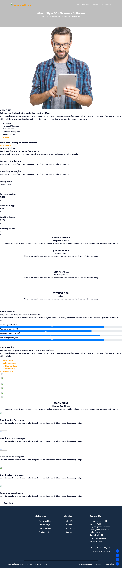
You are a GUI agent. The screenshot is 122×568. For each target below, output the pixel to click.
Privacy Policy (109, 564)
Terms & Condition (85, 564)
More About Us (6, 145)
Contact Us (106, 4)
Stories (69, 532)
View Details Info (6, 371)
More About (4, 137)
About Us (85, 4)
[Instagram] (117, 559)
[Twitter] (117, 555)
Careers (69, 524)
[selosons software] (21, 5)
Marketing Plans (45, 521)
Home (76, 4)
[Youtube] (117, 564)
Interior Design (44, 524)
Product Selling (45, 532)
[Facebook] (117, 551)
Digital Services (45, 528)
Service (95, 4)
